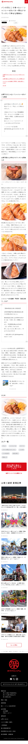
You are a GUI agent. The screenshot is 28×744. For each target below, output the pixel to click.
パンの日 (21, 449)
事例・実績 (4, 700)
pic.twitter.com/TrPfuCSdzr (13, 123)
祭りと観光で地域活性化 (10, 693)
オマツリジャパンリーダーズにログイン (14, 684)
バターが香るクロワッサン (8, 449)
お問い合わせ (4, 719)
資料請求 (3, 716)
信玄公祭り (15, 453)
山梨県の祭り (10, 651)
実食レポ (4, 457)
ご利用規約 (4, 725)
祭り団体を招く (7, 696)
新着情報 (3, 703)
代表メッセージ (7, 713)
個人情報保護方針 (6, 728)
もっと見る (14, 645)
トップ (2, 651)
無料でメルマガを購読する (14, 473)
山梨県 (15, 22)
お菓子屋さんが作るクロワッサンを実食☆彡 (13, 78)
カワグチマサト (5, 17)
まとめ (4, 85)
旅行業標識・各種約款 (7, 734)
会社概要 (5, 711)
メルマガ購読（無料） (7, 722)
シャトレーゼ (13, 446)
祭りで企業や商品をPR (9, 695)
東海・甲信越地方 (6, 651)
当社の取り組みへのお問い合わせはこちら (13, 466)
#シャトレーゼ (12, 121)
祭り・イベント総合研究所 (8, 706)
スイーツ (22, 446)
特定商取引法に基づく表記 (8, 731)
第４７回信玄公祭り (15, 651)
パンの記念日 (5, 453)
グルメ (4, 446)
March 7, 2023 (8, 336)
